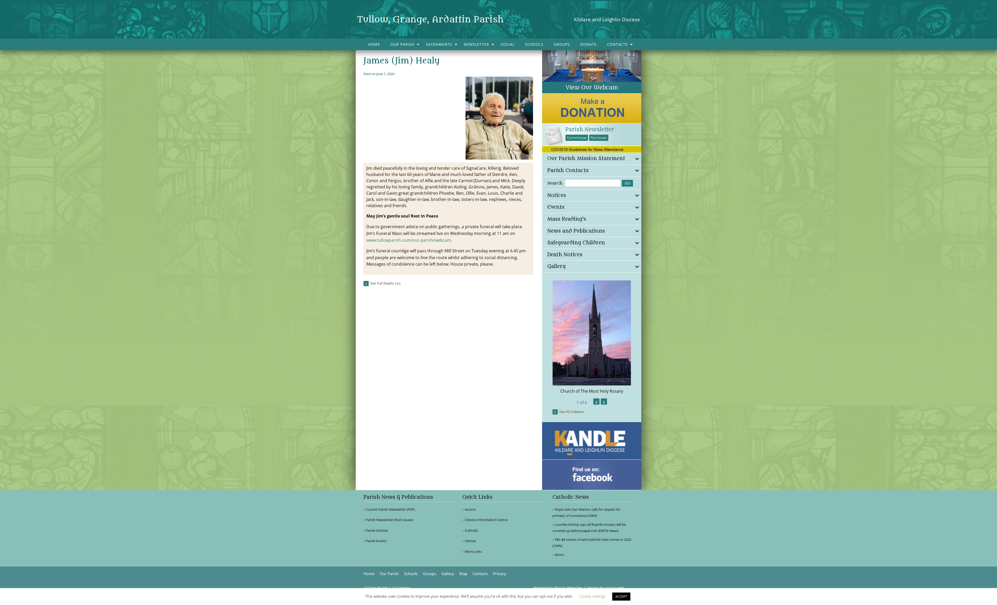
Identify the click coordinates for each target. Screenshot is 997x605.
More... (560, 554)
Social (508, 44)
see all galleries (571, 412)
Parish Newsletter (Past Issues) (389, 520)
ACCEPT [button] (621, 596)
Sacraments (439, 44)
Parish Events (376, 541)
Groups (562, 44)
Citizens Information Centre (486, 520)
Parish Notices (377, 530)
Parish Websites (569, 587)
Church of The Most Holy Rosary (591, 391)
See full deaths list (385, 283)
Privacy (499, 574)
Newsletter (476, 44)
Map (463, 574)
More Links (473, 551)
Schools (534, 44)
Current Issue (577, 137)
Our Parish (402, 44)
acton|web (614, 587)
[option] (592, 337)
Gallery (447, 574)
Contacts (617, 44)
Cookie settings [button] (593, 596)
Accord (470, 509)
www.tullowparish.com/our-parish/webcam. (409, 240)
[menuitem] (374, 44)
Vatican (470, 541)
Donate (588, 44)
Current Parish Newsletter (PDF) (390, 509)
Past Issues (599, 137)
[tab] (592, 159)
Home (374, 44)
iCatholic (471, 530)
